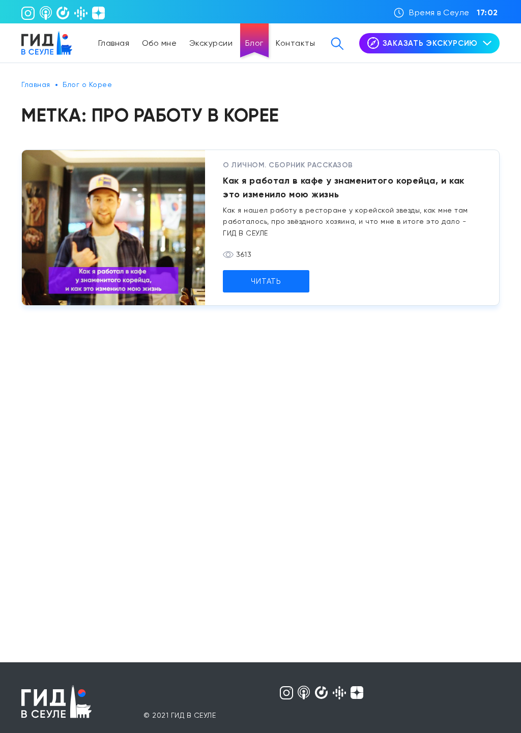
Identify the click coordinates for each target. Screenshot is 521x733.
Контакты (295, 43)
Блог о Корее (87, 84)
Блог (254, 43)
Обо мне (159, 43)
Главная (114, 43)
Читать (266, 281)
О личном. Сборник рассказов (288, 165)
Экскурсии (211, 43)
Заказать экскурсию (430, 43)
